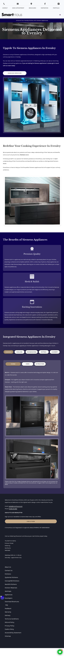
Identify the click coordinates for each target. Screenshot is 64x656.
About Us (8, 567)
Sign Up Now (31, 521)
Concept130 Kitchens (12, 581)
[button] (2, 598)
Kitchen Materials (11, 588)
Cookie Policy (9, 629)
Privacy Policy (9, 626)
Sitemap (8, 636)
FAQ (6, 605)
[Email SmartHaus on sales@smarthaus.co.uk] (17, 3)
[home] (12, 15)
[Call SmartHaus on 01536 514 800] (4, 3)
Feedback (8, 608)
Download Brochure (15, 73)
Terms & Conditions (12, 619)
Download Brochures (12, 601)
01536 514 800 (13, 508)
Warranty (8, 612)
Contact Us (8, 570)
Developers (8, 598)
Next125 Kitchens (11, 584)
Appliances (8, 595)
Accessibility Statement (13, 633)
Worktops (8, 591)
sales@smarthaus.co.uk (15, 506)
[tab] (8, 352)
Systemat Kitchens (11, 577)
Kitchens (8, 574)
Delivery (7, 615)
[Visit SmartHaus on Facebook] (45, 3)
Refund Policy (9, 622)
